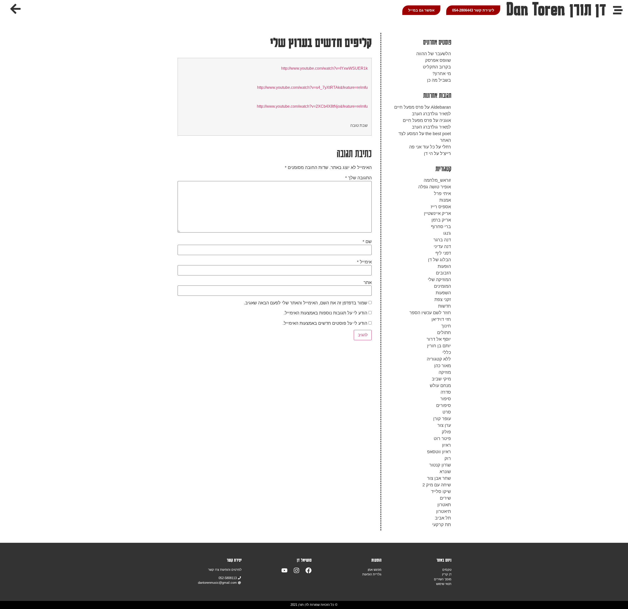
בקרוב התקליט (437, 67)
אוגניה (445, 120)
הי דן (428, 153)
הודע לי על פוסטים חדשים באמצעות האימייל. (325, 323)
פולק (446, 431)
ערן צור (444, 425)
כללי (447, 352)
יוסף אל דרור (439, 339)
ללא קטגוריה (439, 359)
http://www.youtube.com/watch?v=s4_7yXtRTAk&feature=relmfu (312, 87)
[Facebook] (308, 570)
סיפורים (443, 405)
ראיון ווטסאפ (439, 451)
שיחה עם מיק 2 (436, 484)
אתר (368, 282)
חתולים (444, 332)
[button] (15, 9)
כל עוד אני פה (422, 146)
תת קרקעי (441, 524)
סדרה (446, 392)
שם (367, 241)
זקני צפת (442, 299)
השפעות (443, 292)
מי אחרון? (441, 73)
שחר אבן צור (439, 478)
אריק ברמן (441, 220)
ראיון (446, 445)
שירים (445, 498)
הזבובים (443, 273)
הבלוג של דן (439, 259)
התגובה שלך (358, 178)
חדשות (444, 306)
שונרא (445, 471)
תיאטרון (443, 511)
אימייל (364, 262)
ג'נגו (447, 233)
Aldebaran (441, 107)
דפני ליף (443, 253)
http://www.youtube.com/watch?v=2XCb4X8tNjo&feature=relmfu (312, 106)
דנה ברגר (442, 239)
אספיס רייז (441, 206)
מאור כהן (442, 365)
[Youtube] (284, 570)
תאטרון (444, 504)
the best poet (438, 133)
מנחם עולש (440, 385)
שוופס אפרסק (438, 60)
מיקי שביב (441, 378)
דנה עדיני (442, 246)
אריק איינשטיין (437, 213)
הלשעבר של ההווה (433, 53)
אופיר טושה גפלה (434, 186)
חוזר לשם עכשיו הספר (430, 312)
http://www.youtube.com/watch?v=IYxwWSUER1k (324, 68)
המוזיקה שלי (439, 279)
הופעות (444, 266)
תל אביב (443, 518)
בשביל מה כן (439, 80)
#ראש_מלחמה (437, 180)
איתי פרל (442, 193)
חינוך (446, 326)
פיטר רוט (442, 438)
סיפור (445, 398)
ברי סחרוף (441, 226)
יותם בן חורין (439, 345)
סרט (447, 412)
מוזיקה (445, 372)
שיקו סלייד (441, 491)
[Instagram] (296, 570)
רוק (448, 458)
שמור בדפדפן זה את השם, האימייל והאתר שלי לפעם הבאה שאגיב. (305, 303)
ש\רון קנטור (440, 465)
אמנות (445, 200)
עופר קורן (442, 418)
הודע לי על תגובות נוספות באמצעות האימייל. (325, 313)
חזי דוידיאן (441, 319)
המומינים (442, 286)
